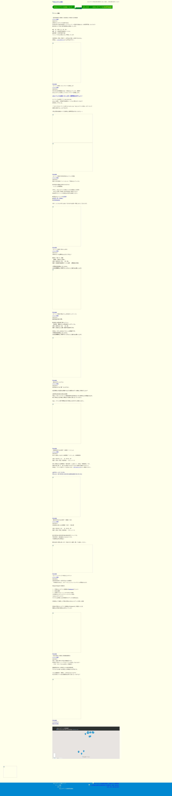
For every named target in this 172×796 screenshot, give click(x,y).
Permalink (54, 84)
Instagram (71, 589)
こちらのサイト (60, 39)
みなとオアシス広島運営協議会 (66, 788)
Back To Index (55, 723)
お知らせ (59, 786)
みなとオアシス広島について (59, 783)
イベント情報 (55, 19)
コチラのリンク (77, 467)
